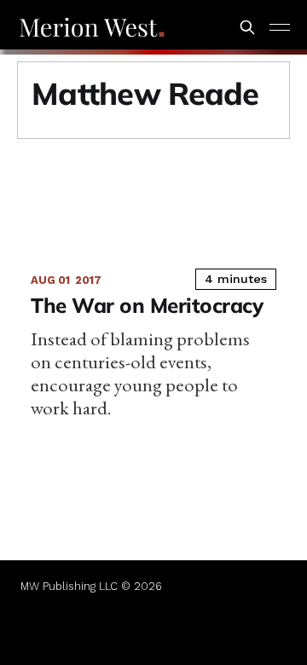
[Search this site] (247, 27)
